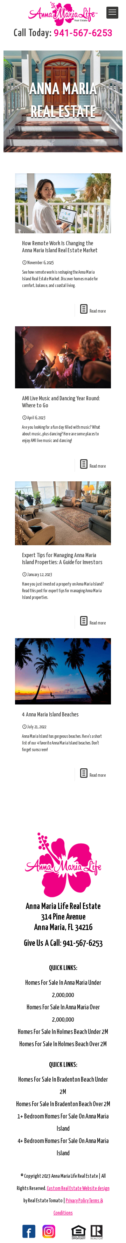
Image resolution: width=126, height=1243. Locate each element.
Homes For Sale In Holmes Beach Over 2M (63, 1044)
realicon (87, 1232)
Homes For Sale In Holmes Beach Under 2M (63, 1032)
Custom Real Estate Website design (78, 1188)
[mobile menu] (112, 13)
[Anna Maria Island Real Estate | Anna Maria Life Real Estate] (63, 10)
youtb (54, 1232)
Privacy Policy (77, 1200)
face (20, 1232)
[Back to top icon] (111, 1228)
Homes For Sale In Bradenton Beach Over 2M (63, 1104)
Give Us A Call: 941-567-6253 (63, 944)
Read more (98, 311)
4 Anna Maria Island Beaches (50, 715)
